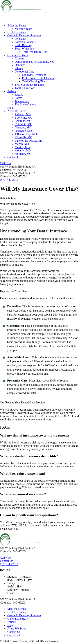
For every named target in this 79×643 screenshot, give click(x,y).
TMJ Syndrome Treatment (30, 84)
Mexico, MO (22, 147)
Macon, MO (22, 143)
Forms (18, 97)
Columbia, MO (23, 124)
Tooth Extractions (25, 88)
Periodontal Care (24, 71)
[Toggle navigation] (45, 12)
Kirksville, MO (23, 137)
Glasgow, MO (23, 127)
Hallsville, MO (23, 130)
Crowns (19, 58)
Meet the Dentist (17, 25)
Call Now (5, 163)
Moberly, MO (23, 150)
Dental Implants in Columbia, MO (34, 61)
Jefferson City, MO (26, 134)
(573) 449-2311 (9, 179)
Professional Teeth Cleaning (38, 78)
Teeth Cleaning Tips (33, 81)
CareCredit (13, 635)
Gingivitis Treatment (34, 74)
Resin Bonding (23, 45)
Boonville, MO (23, 117)
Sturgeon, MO (23, 153)
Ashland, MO (23, 114)
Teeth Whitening (24, 48)
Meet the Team (23, 28)
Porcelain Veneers (25, 41)
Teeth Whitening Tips (34, 51)
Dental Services (16, 32)
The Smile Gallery (25, 104)
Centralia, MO (23, 120)
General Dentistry (17, 55)
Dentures (20, 65)
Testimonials (22, 101)
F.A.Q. (19, 94)
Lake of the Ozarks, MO (29, 140)
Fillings (19, 68)
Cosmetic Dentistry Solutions (24, 35)
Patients (11, 91)
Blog (10, 107)
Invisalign (20, 38)
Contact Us (13, 157)
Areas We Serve (16, 111)
